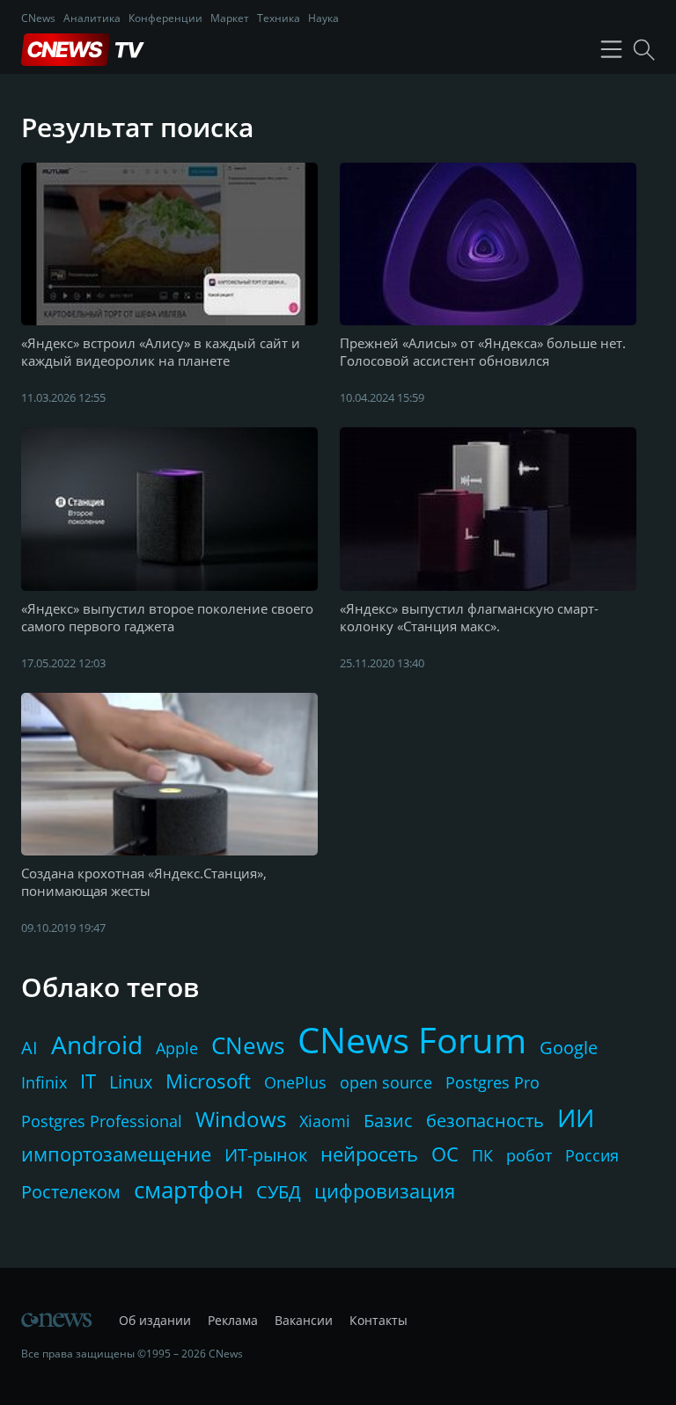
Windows (240, 1118)
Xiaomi (324, 1121)
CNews (38, 18)
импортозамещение (116, 1153)
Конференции (165, 18)
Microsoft (208, 1080)
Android (97, 1044)
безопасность (485, 1120)
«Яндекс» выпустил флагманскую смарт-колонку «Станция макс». (469, 617)
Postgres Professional (101, 1121)
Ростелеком (71, 1192)
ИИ (575, 1117)
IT (88, 1080)
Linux (130, 1082)
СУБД (278, 1192)
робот (529, 1155)
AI (29, 1047)
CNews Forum (412, 1040)
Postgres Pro (492, 1082)
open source (386, 1082)
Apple (177, 1048)
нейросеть (369, 1153)
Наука (323, 18)
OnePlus (295, 1082)
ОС (445, 1153)
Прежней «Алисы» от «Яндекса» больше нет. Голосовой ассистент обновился (483, 351)
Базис (388, 1120)
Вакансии (304, 1320)
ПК (482, 1155)
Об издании (155, 1320)
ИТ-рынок (265, 1155)
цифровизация (384, 1190)
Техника (278, 18)
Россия (592, 1155)
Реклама (233, 1320)
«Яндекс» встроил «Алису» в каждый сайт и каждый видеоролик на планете (160, 351)
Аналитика (92, 18)
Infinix (44, 1082)
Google (569, 1047)
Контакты (378, 1320)
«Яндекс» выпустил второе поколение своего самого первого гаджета (167, 617)
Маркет (229, 18)
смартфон (188, 1189)
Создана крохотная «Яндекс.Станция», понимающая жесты (144, 881)
